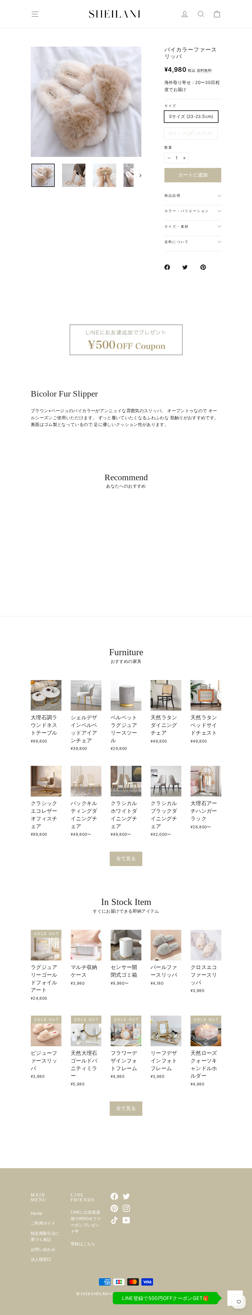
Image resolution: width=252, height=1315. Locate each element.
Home (36, 1213)
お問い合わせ (43, 1249)
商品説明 (172, 195)
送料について (176, 242)
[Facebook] (114, 1196)
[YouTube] (126, 1220)
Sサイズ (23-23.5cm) (191, 116)
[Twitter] (126, 1196)
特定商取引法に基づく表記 (45, 1236)
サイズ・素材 (176, 226)
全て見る (126, 858)
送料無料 (204, 70)
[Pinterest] (114, 1208)
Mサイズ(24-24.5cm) (191, 133)
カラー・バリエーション (186, 211)
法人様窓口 (41, 1259)
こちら (89, 1243)
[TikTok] (114, 1220)
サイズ (170, 106)
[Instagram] (126, 1208)
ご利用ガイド (43, 1223)
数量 (168, 147)
